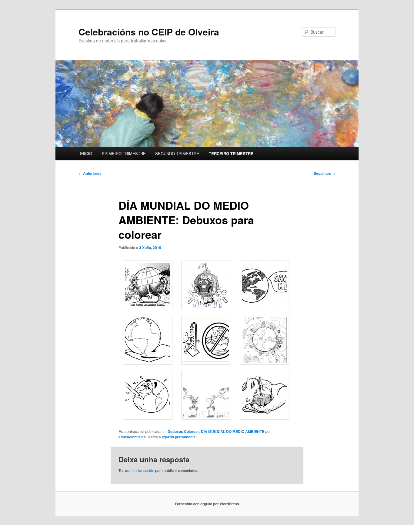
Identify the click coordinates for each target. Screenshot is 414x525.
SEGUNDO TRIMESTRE (177, 153)
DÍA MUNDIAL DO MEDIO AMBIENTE (232, 431)
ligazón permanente (179, 437)
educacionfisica (132, 437)
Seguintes (325, 173)
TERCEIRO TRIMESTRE (231, 153)
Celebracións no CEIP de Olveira (148, 31)
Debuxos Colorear (183, 431)
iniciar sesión (143, 470)
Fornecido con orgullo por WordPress (207, 504)
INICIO (86, 153)
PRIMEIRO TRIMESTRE (124, 153)
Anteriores (90, 173)
